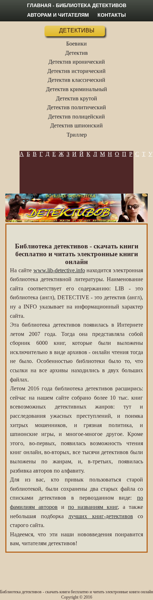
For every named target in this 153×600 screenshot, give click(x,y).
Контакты (111, 15)
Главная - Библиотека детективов (76, 5)
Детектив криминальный (76, 89)
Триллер (77, 135)
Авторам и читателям (58, 15)
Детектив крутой (76, 98)
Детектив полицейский (76, 117)
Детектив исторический (76, 71)
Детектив (76, 53)
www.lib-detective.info (59, 270)
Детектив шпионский (76, 125)
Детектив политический (76, 107)
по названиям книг (93, 507)
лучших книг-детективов (100, 516)
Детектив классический (76, 80)
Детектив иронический (76, 62)
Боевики (76, 44)
